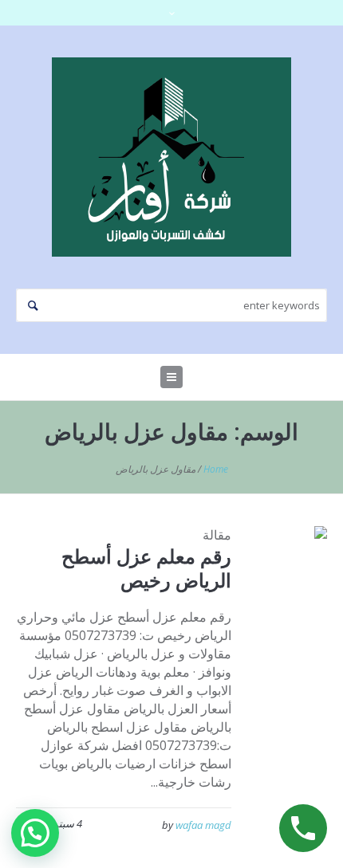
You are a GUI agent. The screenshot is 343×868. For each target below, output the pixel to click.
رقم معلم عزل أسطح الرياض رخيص (146, 568)
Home (215, 469)
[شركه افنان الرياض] (171, 157)
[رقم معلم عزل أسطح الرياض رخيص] (291, 562)
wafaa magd (203, 825)
